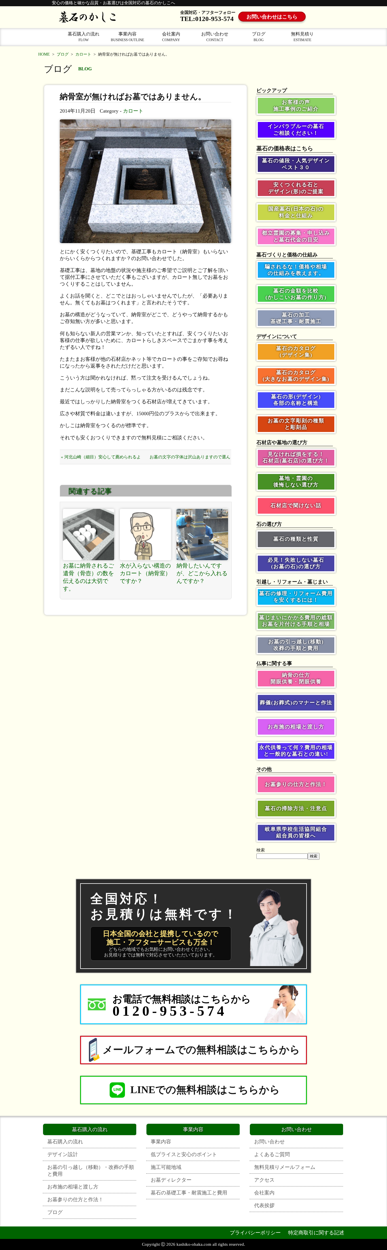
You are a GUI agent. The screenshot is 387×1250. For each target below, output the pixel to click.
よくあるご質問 (272, 1154)
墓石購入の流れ (83, 36)
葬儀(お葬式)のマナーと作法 (296, 702)
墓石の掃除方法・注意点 (296, 808)
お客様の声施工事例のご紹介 (296, 105)
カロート (83, 54)
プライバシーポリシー (255, 1233)
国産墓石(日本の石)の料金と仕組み (296, 212)
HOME (44, 54)
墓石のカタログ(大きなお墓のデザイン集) (296, 376)
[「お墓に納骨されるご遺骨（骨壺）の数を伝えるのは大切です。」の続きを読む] (88, 534)
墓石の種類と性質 (296, 539)
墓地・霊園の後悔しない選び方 (296, 481)
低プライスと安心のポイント (184, 1154)
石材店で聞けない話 (296, 505)
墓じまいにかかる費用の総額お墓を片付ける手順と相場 (296, 621)
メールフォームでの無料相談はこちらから (201, 1049)
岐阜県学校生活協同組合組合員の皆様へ (296, 832)
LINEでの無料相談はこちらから (205, 1089)
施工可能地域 (166, 1167)
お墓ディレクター (171, 1180)
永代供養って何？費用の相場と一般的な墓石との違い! (296, 751)
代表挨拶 (264, 1205)
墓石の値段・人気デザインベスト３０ (296, 164)
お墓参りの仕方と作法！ (296, 784)
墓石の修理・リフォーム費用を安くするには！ (296, 597)
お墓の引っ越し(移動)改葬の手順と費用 (296, 645)
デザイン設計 (62, 1154)
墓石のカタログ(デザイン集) (296, 351)
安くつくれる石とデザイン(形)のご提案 (296, 188)
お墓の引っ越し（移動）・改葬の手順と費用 (90, 1170)
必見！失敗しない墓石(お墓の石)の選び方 (296, 563)
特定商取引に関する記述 (316, 1233)
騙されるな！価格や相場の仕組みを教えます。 (296, 270)
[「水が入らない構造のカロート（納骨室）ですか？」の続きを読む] (145, 534)
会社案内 (171, 36)
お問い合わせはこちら (271, 17)
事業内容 (127, 36)
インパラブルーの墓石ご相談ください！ (296, 129)
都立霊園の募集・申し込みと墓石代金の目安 (296, 236)
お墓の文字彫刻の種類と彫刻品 (296, 424)
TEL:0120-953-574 (207, 18)
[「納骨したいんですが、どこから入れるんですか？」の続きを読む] (202, 534)
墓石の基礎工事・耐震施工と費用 (189, 1193)
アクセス (264, 1180)
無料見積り (302, 36)
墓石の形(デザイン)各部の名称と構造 (296, 400)
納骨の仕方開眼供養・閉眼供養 (296, 678)
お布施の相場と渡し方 (296, 727)
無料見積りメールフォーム (284, 1167)
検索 (260, 850)
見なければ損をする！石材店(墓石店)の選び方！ (296, 457)
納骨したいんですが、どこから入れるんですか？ (202, 573)
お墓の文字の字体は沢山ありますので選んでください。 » (190, 459)
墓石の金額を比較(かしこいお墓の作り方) (296, 294)
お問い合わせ (214, 36)
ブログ (258, 36)
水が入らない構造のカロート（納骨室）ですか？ (145, 573)
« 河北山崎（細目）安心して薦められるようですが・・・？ (101, 459)
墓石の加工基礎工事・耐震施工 (296, 318)
